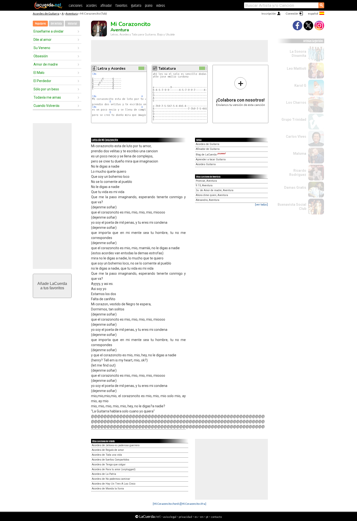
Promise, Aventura (206, 180)
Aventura (72, 13)
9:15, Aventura (204, 185)
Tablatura (167, 68)
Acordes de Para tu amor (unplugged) (114, 469)
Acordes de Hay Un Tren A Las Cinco (113, 483)
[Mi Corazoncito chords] (167, 503)
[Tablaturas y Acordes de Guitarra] (48, 8)
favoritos (121, 6)
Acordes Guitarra (206, 164)
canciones (75, 6)
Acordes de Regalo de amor (108, 450)
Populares (40, 23)
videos (160, 6)
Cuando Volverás (47, 106)
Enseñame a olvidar (49, 31)
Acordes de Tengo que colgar (109, 464)
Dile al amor (42, 40)
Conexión (292, 13)
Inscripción (269, 13)
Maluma (299, 153)
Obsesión (41, 56)
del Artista (56, 23)
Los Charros (296, 102)
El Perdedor (42, 81)
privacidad (185, 516)
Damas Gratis (295, 187)
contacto (216, 516)
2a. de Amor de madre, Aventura (214, 190)
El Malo (39, 73)
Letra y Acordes (112, 68)
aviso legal (169, 516)
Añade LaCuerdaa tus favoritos (52, 286)
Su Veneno (42, 48)
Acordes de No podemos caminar (111, 478)
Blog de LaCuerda (211, 154)
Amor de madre (46, 64)
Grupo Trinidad (293, 119)
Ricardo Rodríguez (297, 173)
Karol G (300, 85)
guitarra (136, 6)
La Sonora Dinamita (298, 54)
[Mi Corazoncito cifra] (193, 503)
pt (207, 516)
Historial (72, 23)
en (202, 516)
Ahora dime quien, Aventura (212, 195)
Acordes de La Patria (104, 474)
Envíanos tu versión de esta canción (240, 92)
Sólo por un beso (46, 89)
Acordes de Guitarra (46, 13)
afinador (106, 6)
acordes (91, 6)
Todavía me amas (47, 97)
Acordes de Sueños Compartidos (110, 459)
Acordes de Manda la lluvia (108, 488)
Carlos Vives (296, 136)
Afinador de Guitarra (208, 149)
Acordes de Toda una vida (107, 454)
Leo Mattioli (296, 68)
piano (149, 6)
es (196, 516)
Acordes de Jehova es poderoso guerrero (115, 445)
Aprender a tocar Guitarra (211, 159)
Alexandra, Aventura (207, 200)
